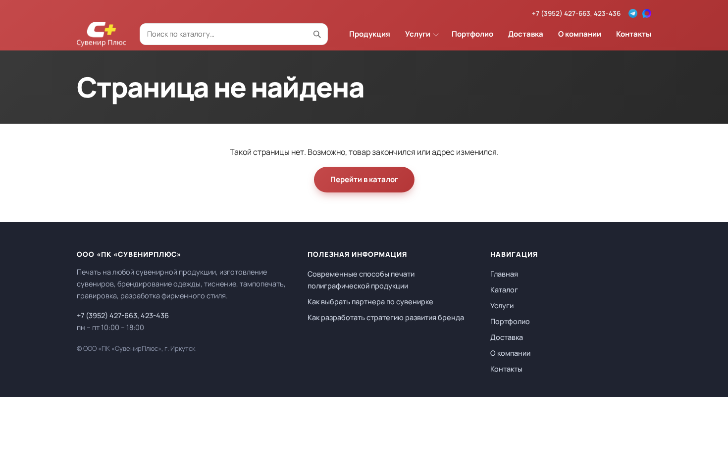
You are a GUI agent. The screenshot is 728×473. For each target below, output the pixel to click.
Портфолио (472, 34)
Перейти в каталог (364, 179)
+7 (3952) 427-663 (561, 13)
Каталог (504, 289)
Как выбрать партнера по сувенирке (370, 301)
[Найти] (317, 34)
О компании (579, 34)
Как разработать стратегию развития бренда (386, 317)
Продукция (369, 34)
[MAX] (646, 13)
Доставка (525, 34)
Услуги (417, 34)
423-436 (607, 13)
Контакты (633, 34)
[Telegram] (632, 13)
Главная (504, 274)
